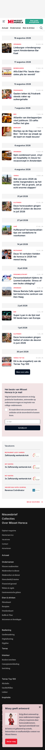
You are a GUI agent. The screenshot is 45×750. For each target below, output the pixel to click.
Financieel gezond (9, 584)
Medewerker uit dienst (11, 575)
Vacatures (6, 539)
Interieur (6, 655)
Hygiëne (5, 643)
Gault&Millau (7, 688)
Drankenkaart (7, 611)
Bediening (6, 630)
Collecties (8, 518)
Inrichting (6, 668)
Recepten (5, 606)
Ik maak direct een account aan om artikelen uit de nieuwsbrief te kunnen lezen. (24, 412)
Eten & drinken (8, 597)
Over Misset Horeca (14, 522)
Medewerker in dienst (10, 571)
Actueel (5, 555)
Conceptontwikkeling (10, 664)
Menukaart (6, 602)
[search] (41, 27)
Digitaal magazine (9, 531)
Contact (5, 544)
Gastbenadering (8, 634)
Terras (5, 648)
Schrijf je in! (22, 428)
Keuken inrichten (9, 660)
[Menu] (4, 21)
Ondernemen (8, 562)
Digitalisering (7, 639)
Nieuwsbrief (10, 514)
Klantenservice (7, 535)
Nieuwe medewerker (10, 566)
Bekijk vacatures (33, 502)
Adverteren (6, 548)
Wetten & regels (8, 588)
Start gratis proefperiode (34, 21)
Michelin (5, 683)
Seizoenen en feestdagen (11, 619)
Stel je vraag (11, 741)
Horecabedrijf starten (10, 579)
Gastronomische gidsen (11, 592)
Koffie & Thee (7, 615)
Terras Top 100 (9, 679)
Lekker (5, 692)
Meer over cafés (22, 372)
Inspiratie (6, 697)
